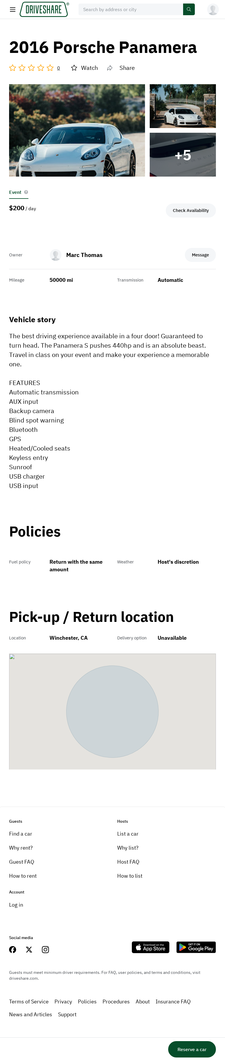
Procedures (116, 1001)
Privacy (63, 1001)
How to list (129, 875)
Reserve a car (192, 1049)
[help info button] (26, 192)
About (143, 1001)
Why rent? (21, 847)
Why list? (128, 847)
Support (67, 1014)
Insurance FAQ (173, 1001)
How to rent (23, 875)
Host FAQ (128, 861)
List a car (128, 833)
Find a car (20, 833)
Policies (87, 1001)
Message (200, 255)
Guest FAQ (21, 861)
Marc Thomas (84, 255)
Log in (16, 904)
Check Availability (191, 210)
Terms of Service (29, 1001)
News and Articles (30, 1014)
